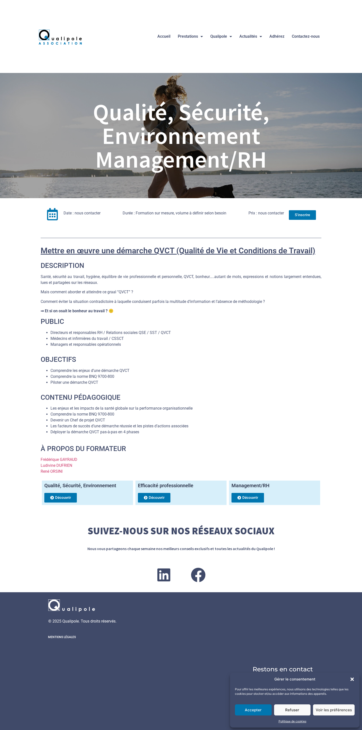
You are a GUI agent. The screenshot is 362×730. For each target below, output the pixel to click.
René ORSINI (52, 471)
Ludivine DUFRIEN (56, 465)
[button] (352, 679)
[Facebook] (198, 575)
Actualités (248, 36)
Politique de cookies (292, 721)
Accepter (253, 710)
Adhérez (276, 36)
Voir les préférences (334, 710)
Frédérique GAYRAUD (59, 459)
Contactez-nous (306, 36)
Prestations (188, 36)
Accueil (163, 36)
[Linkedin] (164, 575)
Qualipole (218, 36)
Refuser (292, 710)
